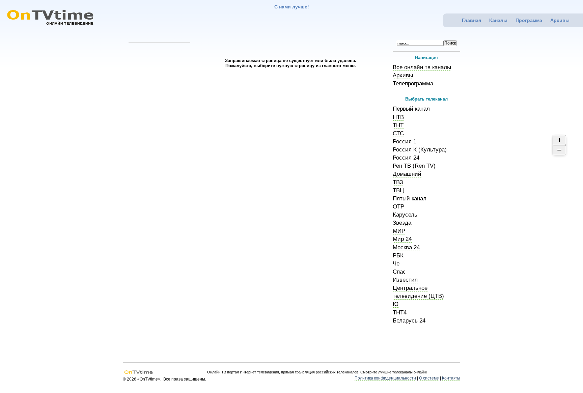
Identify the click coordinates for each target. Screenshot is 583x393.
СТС (398, 133)
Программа (529, 20)
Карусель (405, 215)
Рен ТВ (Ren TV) (414, 166)
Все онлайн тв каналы (422, 67)
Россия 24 (406, 158)
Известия (405, 280)
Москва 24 (406, 247)
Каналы (498, 20)
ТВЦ (398, 190)
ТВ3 (398, 182)
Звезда (402, 223)
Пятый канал (409, 198)
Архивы (560, 20)
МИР (399, 231)
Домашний (407, 174)
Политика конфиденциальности (385, 378)
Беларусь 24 (409, 320)
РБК (398, 255)
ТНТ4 (400, 312)
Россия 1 (404, 141)
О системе (429, 378)
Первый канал (411, 109)
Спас (399, 272)
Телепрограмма (413, 83)
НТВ (398, 117)
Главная (471, 20)
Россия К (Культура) (420, 149)
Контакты (451, 378)
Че (396, 263)
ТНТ (398, 125)
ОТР (398, 206)
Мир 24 (402, 239)
